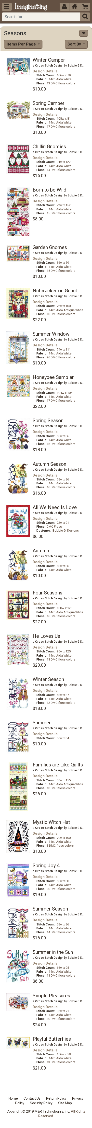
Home (13, 1098)
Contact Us (32, 1098)
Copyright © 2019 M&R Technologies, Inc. (38, 1111)
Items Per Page (22, 44)
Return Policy (56, 1098)
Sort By (74, 44)
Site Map (65, 1103)
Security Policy (41, 1103)
